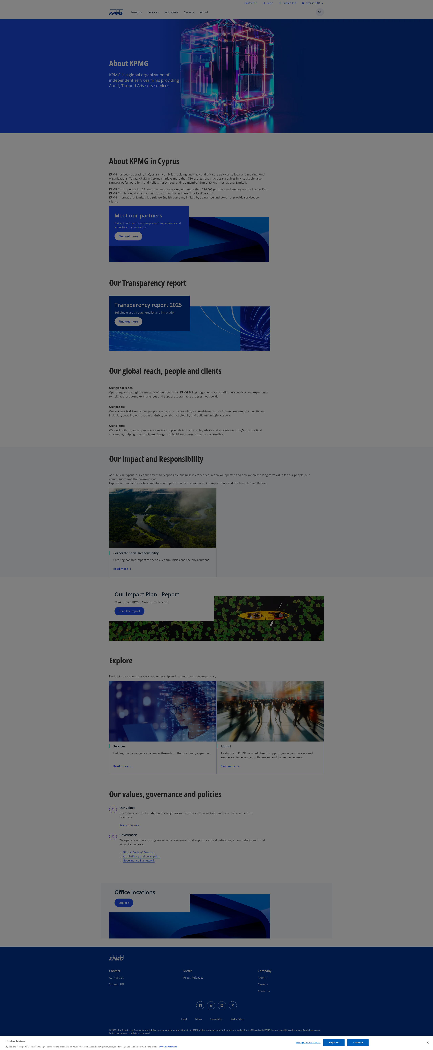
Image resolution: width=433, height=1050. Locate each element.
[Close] (427, 1042)
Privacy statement (168, 1046)
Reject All (333, 1042)
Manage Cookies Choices (308, 1042)
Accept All (358, 1042)
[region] (216, 1043)
